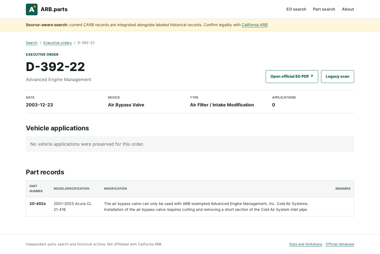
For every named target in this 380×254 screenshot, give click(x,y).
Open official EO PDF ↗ (292, 76)
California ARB (255, 24)
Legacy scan (337, 76)
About (348, 9)
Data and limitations (305, 244)
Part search (324, 9)
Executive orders (57, 43)
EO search (296, 9)
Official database (339, 244)
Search (32, 43)
